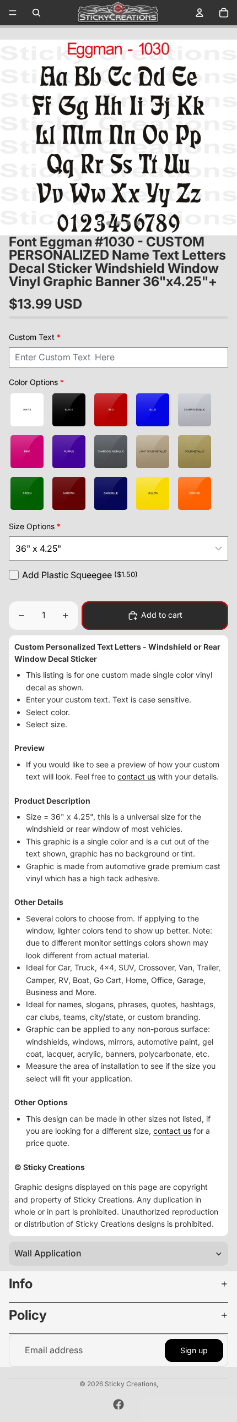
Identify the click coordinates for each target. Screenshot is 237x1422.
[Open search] (36, 13)
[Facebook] (118, 1404)
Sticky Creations (131, 1384)
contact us (136, 776)
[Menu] (12, 12)
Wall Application (48, 1253)
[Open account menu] (199, 13)
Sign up (194, 1350)
